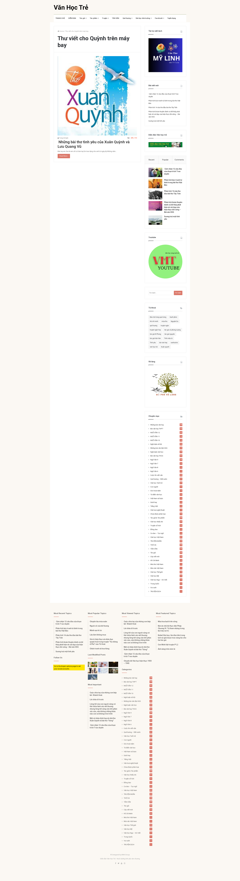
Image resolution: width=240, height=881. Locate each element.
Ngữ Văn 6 (154, 471)
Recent (151, 160)
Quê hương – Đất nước (158, 479)
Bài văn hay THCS (156, 456)
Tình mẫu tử (168, 338)
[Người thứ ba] (103, 664)
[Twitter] (118, 863)
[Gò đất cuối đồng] (113, 670)
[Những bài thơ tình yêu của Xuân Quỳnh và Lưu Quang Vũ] (97, 96)
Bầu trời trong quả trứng (158, 317)
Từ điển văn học (156, 495)
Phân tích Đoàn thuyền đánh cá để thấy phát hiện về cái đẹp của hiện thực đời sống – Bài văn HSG (164, 114)
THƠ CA (153, 545)
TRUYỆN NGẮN (156, 541)
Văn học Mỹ (154, 576)
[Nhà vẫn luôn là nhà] (92, 670)
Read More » (64, 156)
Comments (179, 160)
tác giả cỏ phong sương (172, 330)
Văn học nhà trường (143, 18)
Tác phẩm (93, 18)
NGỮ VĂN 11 (155, 436)
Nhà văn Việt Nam (156, 568)
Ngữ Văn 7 (154, 463)
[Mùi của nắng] (103, 670)
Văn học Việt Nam (157, 537)
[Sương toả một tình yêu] (155, 220)
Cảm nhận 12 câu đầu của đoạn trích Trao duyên (173, 171)
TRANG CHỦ (60, 18)
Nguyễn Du (174, 321)
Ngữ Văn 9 (154, 460)
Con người (154, 487)
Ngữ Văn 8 (154, 467)
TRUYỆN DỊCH (155, 591)
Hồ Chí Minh (154, 560)
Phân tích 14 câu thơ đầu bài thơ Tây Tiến (162, 107)
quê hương (153, 325)
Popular (165, 160)
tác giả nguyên (169, 334)
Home (61, 31)
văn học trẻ (154, 347)
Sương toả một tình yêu (156, 121)
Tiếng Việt (154, 506)
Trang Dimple (63, 138)
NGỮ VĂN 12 (155, 433)
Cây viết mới (154, 557)
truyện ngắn (165, 325)
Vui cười (153, 587)
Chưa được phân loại (158, 514)
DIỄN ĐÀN (72, 18)
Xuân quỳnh (165, 347)
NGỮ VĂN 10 (155, 440)
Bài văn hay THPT (156, 429)
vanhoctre (174, 343)
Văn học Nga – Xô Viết (158, 580)
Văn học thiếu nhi (156, 522)
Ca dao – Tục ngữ (157, 533)
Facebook (158, 18)
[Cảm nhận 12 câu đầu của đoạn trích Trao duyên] (155, 172)
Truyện (104, 18)
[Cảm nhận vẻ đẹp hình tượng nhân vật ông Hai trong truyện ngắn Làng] (92, 664)
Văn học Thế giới (156, 572)
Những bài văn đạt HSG (158, 448)
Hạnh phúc (173, 317)
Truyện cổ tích (155, 525)
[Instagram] (124, 863)
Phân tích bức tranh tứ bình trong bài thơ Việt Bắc (173, 182)
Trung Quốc (154, 584)
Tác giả (82, 18)
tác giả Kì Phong (155, 334)
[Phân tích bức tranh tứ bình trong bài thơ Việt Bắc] (155, 183)
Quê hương (127, 18)
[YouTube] (121, 863)
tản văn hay (163, 343)
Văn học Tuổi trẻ (156, 483)
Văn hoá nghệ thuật (157, 510)
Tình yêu (153, 343)
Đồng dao (154, 529)
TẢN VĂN (115, 18)
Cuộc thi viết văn (156, 475)
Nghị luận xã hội (156, 444)
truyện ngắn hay (155, 330)
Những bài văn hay (157, 425)
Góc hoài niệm (155, 491)
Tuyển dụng (171, 18)
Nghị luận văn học (156, 452)
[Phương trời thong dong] (113, 664)
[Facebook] (115, 863)
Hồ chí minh (154, 321)
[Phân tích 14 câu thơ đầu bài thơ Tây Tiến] (155, 194)
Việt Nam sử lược (156, 498)
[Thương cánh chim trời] (92, 677)
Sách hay (153, 502)
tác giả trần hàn (155, 338)
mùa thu (164, 321)
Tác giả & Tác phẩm (157, 518)
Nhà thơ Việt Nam (156, 564)
